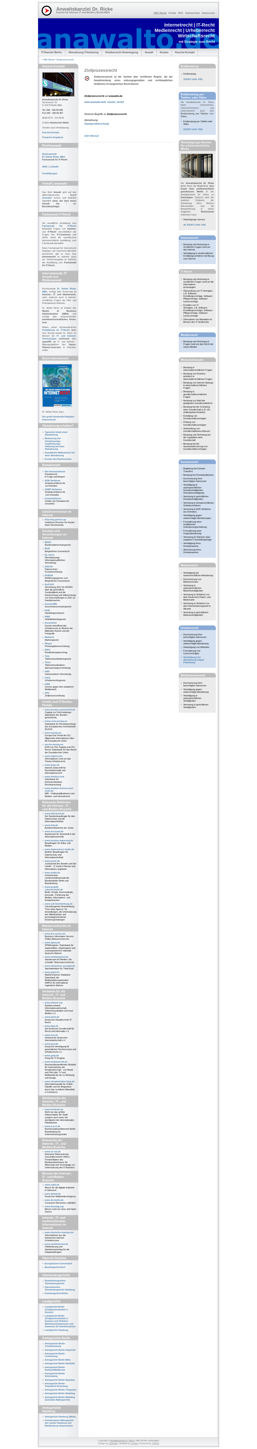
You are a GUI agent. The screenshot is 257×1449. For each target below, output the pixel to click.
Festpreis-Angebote (52, 137)
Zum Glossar (91, 135)
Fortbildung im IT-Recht (56, 330)
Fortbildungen (49, 173)
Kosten (164, 52)
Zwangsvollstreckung (96, 123)
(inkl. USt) (193, 79)
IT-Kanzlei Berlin (51, 52)
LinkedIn (54, 166)
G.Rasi (134, 1443)
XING (45, 166)
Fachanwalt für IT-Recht (59, 226)
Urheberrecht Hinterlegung (121, 52)
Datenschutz (192, 13)
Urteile (172, 13)
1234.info (113, 1443)
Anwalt (149, 52)
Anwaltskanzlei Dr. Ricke (122, 1440)
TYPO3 (155, 1443)
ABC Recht (160, 13)
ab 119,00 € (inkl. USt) (194, 224)
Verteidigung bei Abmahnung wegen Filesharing (193, 660)
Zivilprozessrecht (64, 59)
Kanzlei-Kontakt (185, 52)
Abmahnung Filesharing (83, 52)
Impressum (208, 13)
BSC (180, 13)
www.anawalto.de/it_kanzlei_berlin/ (104, 102)
